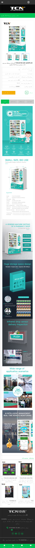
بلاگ (4, 540)
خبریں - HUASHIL (6, 519)
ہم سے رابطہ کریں (8, 92)
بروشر (31, 92)
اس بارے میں (16, 519)
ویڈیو (17, 523)
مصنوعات (23, 519)
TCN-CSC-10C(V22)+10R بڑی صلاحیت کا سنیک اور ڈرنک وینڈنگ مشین (9, 479)
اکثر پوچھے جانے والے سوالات (23, 521)
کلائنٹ (8, 521)
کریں (4, 521)
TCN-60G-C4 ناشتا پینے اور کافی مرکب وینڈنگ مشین (9, 502)
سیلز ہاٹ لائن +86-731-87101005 (18, 527)
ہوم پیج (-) (30, 519)
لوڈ (13, 521)
